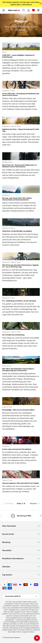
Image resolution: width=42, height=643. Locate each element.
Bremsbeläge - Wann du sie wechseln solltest (18, 410)
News (4, 52)
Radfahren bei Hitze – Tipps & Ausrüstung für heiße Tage (20, 130)
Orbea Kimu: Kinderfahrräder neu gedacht (17, 231)
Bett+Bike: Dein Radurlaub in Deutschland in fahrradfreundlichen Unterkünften (18, 369)
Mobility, (5, 162)
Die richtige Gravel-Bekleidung (13, 335)
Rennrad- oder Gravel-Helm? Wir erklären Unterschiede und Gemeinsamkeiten (17, 199)
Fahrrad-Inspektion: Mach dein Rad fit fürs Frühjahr (20, 483)
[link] (8, 503)
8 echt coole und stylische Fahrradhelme (16, 449)
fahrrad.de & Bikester (13, 637)
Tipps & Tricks (16, 126)
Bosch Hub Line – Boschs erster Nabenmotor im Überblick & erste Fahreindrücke (19, 166)
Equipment (6, 195)
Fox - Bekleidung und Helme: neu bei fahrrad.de (19, 301)
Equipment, (6, 91)
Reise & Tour (6, 366)
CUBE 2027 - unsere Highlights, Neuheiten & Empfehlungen (18, 56)
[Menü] (3, 10)
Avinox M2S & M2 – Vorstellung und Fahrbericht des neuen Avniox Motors (20, 94)
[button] (33, 10)
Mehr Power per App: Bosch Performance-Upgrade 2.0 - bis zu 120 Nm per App (20, 266)
